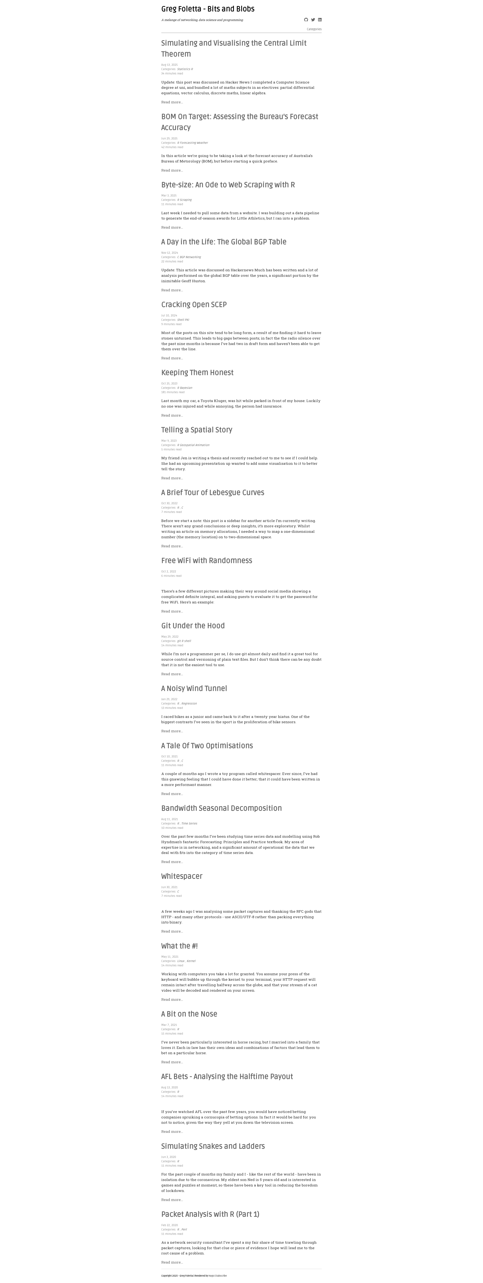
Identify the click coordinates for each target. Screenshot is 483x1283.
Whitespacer (181, 876)
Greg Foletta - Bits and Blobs (208, 9)
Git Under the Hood (193, 626)
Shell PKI (183, 320)
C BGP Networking (189, 257)
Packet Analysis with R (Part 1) (210, 1214)
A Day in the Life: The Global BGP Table (224, 242)
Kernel (191, 961)
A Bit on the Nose (189, 1014)
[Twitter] (313, 20)
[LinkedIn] (320, 20)
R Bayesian (184, 388)
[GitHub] (306, 20)
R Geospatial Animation (193, 445)
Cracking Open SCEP (194, 304)
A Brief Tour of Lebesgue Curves (212, 492)
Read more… (172, 102)
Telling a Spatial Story (196, 430)
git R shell (184, 641)
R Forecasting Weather (192, 143)
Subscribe (221, 1275)
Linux (180, 961)
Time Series (189, 823)
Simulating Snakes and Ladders (213, 1146)
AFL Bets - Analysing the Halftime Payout (227, 1076)
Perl (184, 1229)
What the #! (179, 946)
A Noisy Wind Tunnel (194, 688)
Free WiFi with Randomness (206, 560)
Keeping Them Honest (197, 372)
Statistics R (185, 69)
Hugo (211, 1275)
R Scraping (184, 200)
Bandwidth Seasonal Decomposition (221, 808)
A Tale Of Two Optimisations (207, 746)
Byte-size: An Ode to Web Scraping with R (228, 185)
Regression (189, 703)
